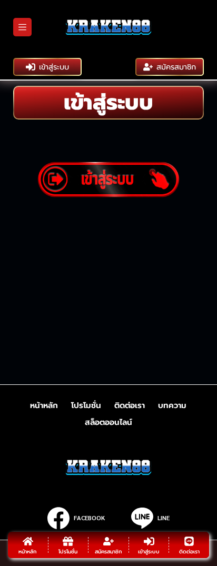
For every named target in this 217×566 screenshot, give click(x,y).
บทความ (172, 406)
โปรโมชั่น (86, 406)
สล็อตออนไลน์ (108, 423)
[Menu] (22, 27)
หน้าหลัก (44, 406)
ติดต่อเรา (129, 406)
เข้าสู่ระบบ (54, 67)
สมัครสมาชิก (176, 67)
